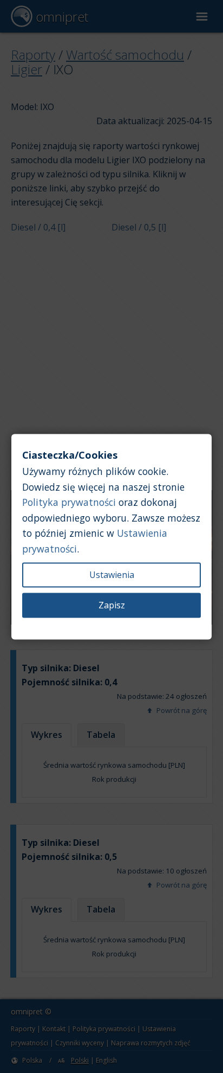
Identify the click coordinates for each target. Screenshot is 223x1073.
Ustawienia (111, 575)
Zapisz (112, 605)
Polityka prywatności (69, 502)
